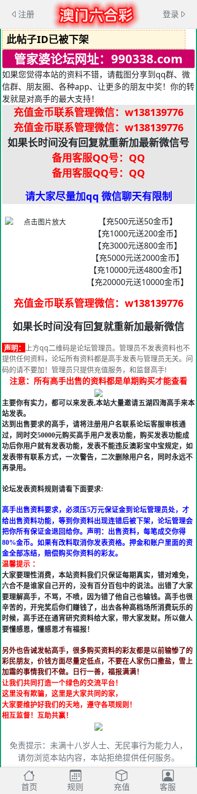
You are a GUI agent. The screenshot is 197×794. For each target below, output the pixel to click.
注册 (26, 14)
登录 (171, 14)
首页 (29, 786)
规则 (75, 786)
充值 (122, 786)
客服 (168, 786)
